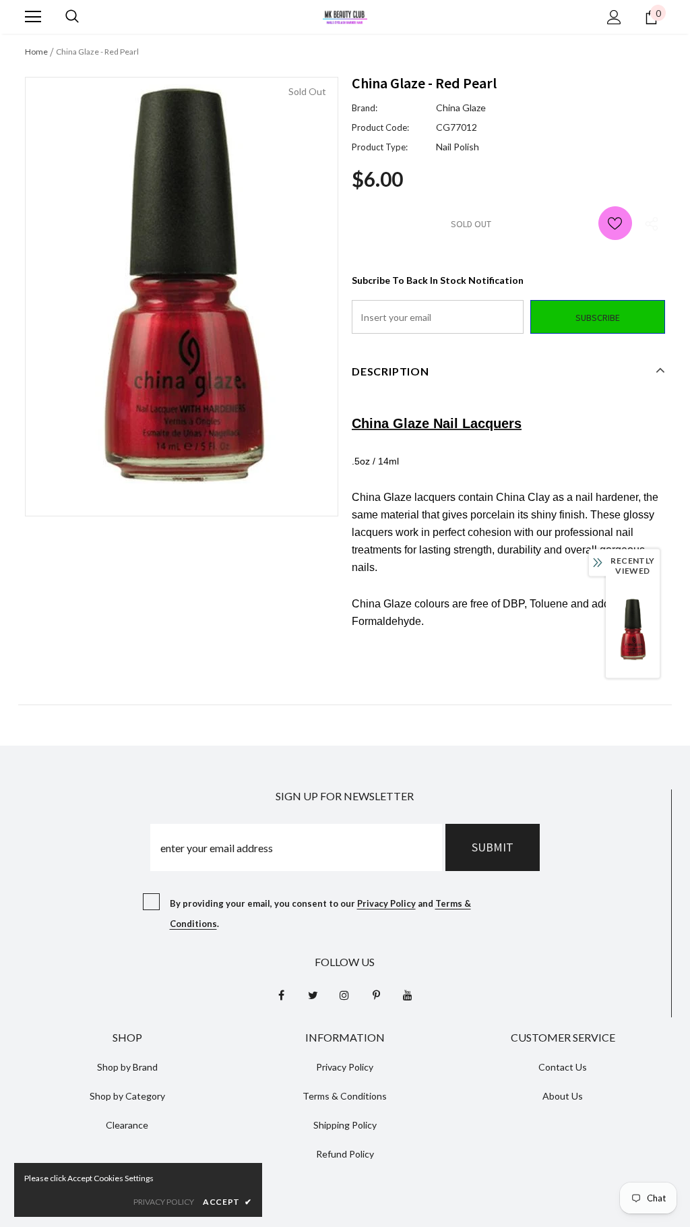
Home (36, 52)
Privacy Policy (386, 903)
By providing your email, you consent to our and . (320, 913)
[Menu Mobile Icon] (33, 17)
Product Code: (380, 127)
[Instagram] (344, 995)
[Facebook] (281, 995)
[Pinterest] (376, 995)
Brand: (364, 107)
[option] (181, 286)
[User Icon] (614, 17)
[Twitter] (313, 995)
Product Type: (380, 147)
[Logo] (345, 15)
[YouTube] (408, 995)
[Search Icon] (72, 17)
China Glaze (461, 107)
